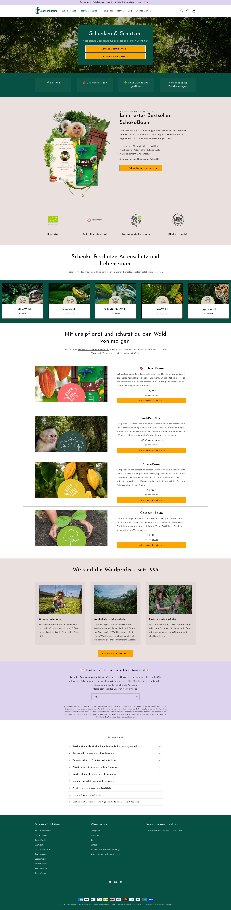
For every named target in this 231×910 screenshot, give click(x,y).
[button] (70, 11)
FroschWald (68, 309)
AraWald (162, 309)
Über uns (95, 835)
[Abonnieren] (136, 696)
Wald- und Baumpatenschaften (93, 349)
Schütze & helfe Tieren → (115, 56)
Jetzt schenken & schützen (150, 400)
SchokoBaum (141, 134)
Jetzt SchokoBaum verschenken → (141, 168)
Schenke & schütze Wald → (115, 48)
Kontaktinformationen (134, 904)
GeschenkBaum (42, 868)
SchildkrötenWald (115, 309)
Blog (92, 840)
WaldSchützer (41, 863)
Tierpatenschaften (132, 271)
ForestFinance (71, 904)
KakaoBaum (40, 873)
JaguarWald (208, 309)
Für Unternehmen (43, 830)
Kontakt (94, 845)
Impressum (148, 904)
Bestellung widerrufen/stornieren (105, 854)
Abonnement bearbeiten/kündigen (106, 849)
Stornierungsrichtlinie (163, 904)
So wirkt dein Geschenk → (115, 653)
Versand (155, 395)
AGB (113, 904)
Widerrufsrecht (84, 904)
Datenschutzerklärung (119, 714)
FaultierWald (22, 309)
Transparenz (96, 830)
